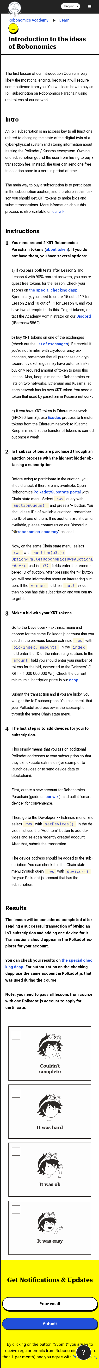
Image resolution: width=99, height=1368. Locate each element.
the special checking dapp (53, 290)
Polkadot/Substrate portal (57, 492)
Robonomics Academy (28, 20)
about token (57, 249)
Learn (64, 20)
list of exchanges (52, 344)
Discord (83, 316)
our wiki (58, 211)
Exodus (54, 417)
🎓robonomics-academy (35, 532)
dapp (73, 680)
